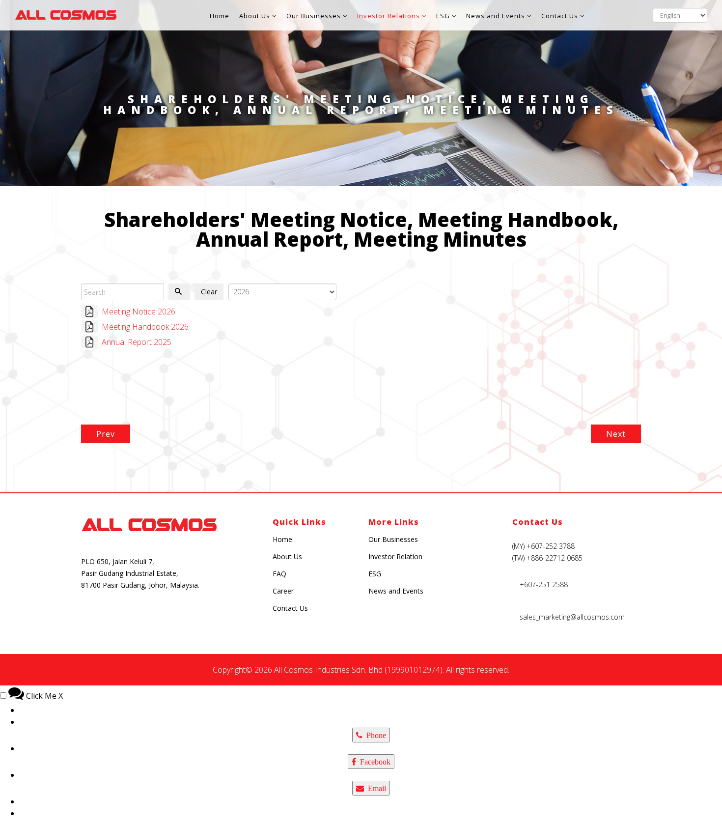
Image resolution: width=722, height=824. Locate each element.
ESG (443, 15)
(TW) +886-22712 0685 (547, 558)
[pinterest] (159, 615)
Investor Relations (388, 15)
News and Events (495, 15)
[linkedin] (205, 615)
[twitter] (182, 615)
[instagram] (90, 615)
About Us (254, 15)
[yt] (136, 615)
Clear (209, 291)
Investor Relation (395, 556)
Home (219, 15)
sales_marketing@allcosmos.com (572, 617)
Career (283, 591)
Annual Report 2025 (136, 342)
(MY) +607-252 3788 (543, 546)
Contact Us (559, 15)
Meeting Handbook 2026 (145, 326)
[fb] (113, 615)
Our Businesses (313, 15)
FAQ (279, 573)
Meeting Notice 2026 (138, 311)
